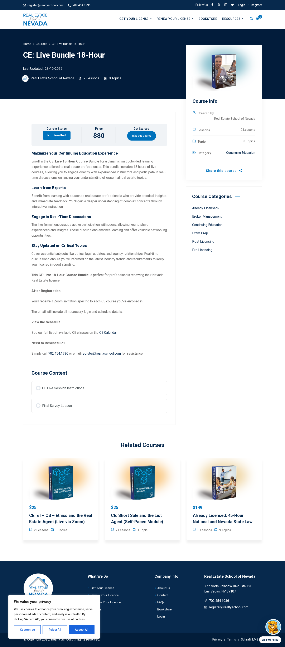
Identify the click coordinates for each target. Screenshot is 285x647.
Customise (27, 629)
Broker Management (207, 216)
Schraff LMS (249, 639)
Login (241, 5)
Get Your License (134, 19)
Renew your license (173, 19)
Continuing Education (240, 153)
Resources (231, 19)
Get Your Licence (102, 588)
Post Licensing (203, 242)
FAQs (161, 602)
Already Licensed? (205, 208)
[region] (54, 617)
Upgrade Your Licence (106, 602)
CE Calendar (108, 333)
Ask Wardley (270, 639)
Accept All (81, 629)
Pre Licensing (202, 250)
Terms (231, 639)
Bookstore (207, 19)
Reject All (54, 629)
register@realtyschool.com (45, 5)
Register (256, 5)
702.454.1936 (82, 5)
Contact (162, 595)
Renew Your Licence (105, 595)
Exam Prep (200, 233)
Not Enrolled (56, 135)
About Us (163, 588)
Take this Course (141, 135)
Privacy (217, 639)
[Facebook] (212, 5)
